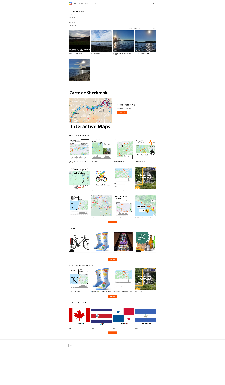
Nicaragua (136, 328)
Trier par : (130, 28)
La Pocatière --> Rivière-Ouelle (74, 217)
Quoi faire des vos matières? (140, 254)
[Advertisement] (35, 367)
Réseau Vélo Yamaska (138, 190)
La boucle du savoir (94, 217)
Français (70, 345)
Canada (70, 328)
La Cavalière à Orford (94, 161)
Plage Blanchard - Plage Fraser (140, 161)
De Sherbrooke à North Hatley (118, 161)
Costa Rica (92, 328)
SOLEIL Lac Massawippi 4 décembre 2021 (76, 82)
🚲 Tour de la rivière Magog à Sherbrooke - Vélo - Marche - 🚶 (78, 162)
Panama (114, 328)
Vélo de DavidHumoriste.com (74, 254)
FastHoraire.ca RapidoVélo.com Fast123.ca (150, 345)
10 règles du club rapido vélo (96, 190)
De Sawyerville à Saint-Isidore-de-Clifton (76, 190)
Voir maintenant (121, 112)
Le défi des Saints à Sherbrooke (118, 217)
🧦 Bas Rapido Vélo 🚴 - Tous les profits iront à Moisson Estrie (101, 255)
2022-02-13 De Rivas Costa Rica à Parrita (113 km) (143, 217)
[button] (150, 3)
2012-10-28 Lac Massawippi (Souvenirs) (75, 53)
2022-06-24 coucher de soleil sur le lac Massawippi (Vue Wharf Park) (123, 54)
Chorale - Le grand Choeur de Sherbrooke (120, 254)
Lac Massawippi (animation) (96, 53)
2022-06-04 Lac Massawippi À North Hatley (142, 53)
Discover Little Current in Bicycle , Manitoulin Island (122, 190)
